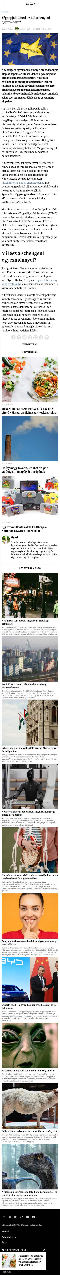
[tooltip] (13, 337)
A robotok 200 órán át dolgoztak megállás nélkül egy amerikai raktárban (28, 813)
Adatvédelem (9, 1237)
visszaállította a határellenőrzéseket (23, 182)
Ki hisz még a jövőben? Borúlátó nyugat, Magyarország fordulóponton (30, 749)
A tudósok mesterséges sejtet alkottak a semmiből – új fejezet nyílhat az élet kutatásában (29, 1193)
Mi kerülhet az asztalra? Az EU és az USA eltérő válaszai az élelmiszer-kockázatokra (29, 411)
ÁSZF (4, 1242)
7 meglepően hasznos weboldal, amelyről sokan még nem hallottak (29, 943)
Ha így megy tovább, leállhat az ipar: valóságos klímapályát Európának (25, 470)
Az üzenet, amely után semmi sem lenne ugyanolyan (28, 1070)
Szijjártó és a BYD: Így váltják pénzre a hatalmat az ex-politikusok (29, 1006)
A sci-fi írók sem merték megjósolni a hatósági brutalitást (25, 622)
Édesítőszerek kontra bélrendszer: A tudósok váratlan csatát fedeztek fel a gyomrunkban (30, 877)
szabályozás (29, 344)
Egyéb (5, 12)
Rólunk (5, 1231)
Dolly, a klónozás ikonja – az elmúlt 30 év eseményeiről (29, 1131)
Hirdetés (6, 1271)
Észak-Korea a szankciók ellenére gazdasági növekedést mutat (24, 686)
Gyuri (22, 29)
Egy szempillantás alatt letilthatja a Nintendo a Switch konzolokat (24, 529)
